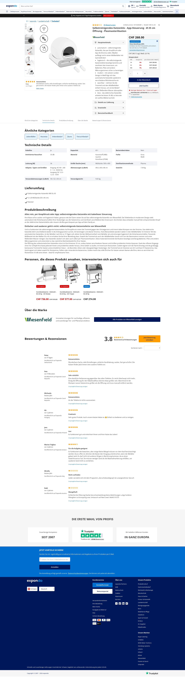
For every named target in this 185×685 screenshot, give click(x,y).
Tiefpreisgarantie (136, 97)
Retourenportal (102, 591)
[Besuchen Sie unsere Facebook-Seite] (120, 604)
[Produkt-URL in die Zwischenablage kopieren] (158, 24)
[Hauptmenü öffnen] (7, 11)
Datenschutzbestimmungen (78, 573)
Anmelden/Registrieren (137, 50)
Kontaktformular (102, 585)
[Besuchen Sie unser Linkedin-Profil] (123, 604)
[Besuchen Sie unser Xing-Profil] (127, 604)
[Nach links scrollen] (24, 15)
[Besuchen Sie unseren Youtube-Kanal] (116, 604)
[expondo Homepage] (27, 21)
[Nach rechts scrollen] (161, 15)
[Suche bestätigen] (123, 6)
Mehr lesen (40, 88)
